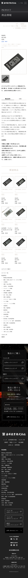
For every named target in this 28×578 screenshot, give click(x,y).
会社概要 (21, 442)
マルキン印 (15, 45)
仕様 (20, 98)
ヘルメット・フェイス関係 (8, 303)
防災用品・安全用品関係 (7, 318)
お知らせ (10, 445)
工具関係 (4, 282)
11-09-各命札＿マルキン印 (7, 220)
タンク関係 (4, 316)
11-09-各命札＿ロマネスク (6, 45)
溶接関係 (4, 305)
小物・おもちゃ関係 (6, 331)
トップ (5, 439)
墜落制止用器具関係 (6, 277)
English (22, 3)
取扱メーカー (13, 442)
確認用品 (4, 310)
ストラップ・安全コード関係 (8, 299)
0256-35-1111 (13, 409)
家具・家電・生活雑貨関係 (8, 323)
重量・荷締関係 (5, 297)
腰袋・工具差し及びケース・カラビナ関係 (11, 279)
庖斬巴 (3, 337)
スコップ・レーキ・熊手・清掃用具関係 (11, 320)
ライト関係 (4, 301)
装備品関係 (4, 314)
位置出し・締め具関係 (7, 286)
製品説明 (7, 98)
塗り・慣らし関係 (6, 295)
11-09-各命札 (17, 44)
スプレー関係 (5, 312)
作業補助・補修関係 (6, 292)
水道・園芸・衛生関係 (7, 329)
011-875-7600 (10, 567)
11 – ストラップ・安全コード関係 (7, 44)
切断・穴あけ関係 (6, 284)
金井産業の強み (12, 439)
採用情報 (17, 445)
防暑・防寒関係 (5, 327)
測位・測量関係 (5, 290)
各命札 (2, 47)
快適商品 (4, 325)
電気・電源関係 (5, 307)
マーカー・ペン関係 (6, 288)
